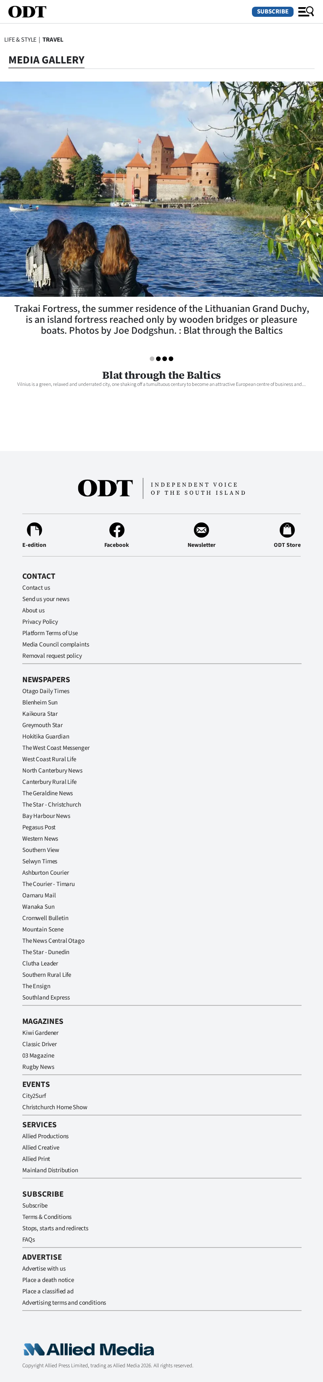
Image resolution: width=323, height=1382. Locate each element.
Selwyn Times (39, 861)
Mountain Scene (43, 929)
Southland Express (45, 997)
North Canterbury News (52, 770)
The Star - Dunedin (45, 952)
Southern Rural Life (46, 975)
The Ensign (36, 986)
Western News (40, 838)
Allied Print (36, 1159)
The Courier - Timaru (48, 884)
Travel (53, 39)
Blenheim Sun (40, 702)
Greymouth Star (42, 725)
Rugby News (38, 1067)
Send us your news (45, 599)
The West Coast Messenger (55, 748)
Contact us (36, 587)
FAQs (28, 1239)
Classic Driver (39, 1044)
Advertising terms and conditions (64, 1302)
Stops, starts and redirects (55, 1228)
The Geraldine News (47, 793)
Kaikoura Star (40, 713)
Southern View (40, 850)
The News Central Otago (53, 940)
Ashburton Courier (45, 872)
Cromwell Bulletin (45, 918)
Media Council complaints (55, 644)
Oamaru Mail (39, 895)
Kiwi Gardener (40, 1033)
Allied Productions (45, 1136)
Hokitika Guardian (45, 736)
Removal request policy (52, 655)
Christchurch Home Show (54, 1107)
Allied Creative (40, 1147)
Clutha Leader (40, 963)
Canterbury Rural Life (49, 782)
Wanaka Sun (38, 906)
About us (33, 610)
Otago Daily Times (45, 691)
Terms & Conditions (46, 1217)
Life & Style (20, 39)
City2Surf (34, 1096)
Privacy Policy (40, 621)
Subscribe (273, 11)
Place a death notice (48, 1280)
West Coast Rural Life (49, 759)
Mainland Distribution (50, 1170)
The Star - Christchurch (51, 804)
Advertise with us (43, 1268)
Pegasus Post (39, 827)
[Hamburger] (306, 11)
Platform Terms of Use (50, 633)
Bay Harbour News (46, 816)
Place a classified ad (48, 1291)
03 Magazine (38, 1055)
